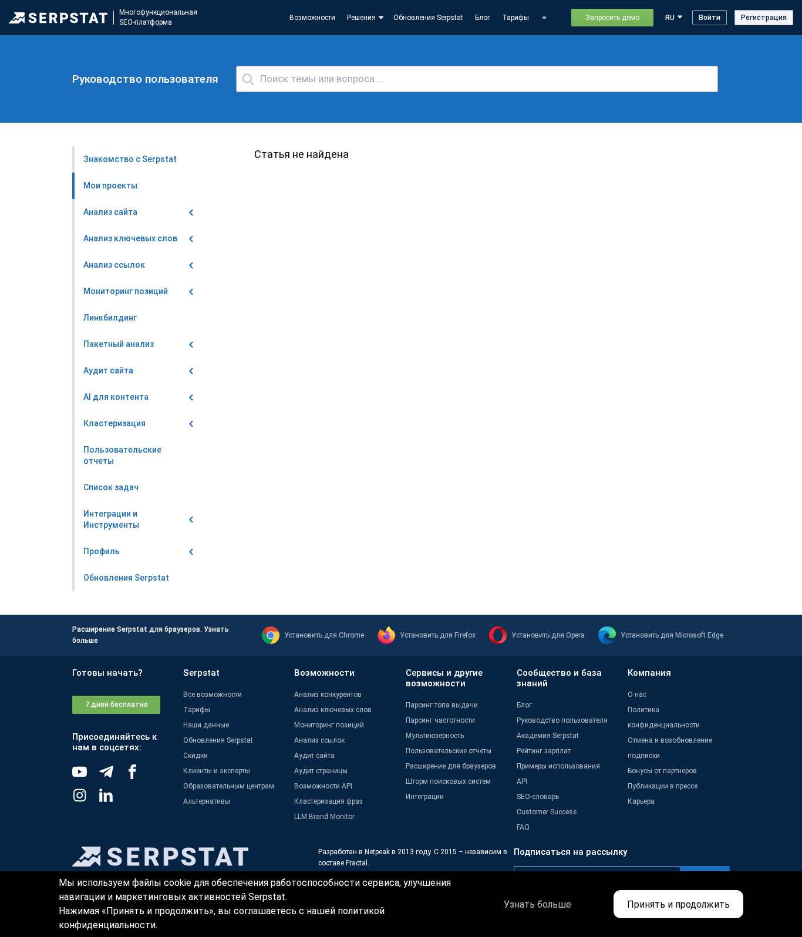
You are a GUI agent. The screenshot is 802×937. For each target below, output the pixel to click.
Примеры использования (558, 766)
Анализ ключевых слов (333, 710)
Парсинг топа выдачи (442, 705)
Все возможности (212, 694)
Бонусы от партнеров (662, 771)
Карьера (641, 801)
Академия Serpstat (548, 736)
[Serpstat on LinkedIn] (112, 799)
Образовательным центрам (228, 786)
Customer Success (547, 812)
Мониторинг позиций (329, 725)
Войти (709, 18)
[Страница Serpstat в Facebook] (138, 776)
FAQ (523, 827)
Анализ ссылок (319, 740)
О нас (637, 694)
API (522, 781)
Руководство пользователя (562, 720)
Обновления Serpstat (428, 18)
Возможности (312, 18)
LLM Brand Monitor (324, 817)
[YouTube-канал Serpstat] (85, 776)
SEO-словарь (538, 797)
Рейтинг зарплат (544, 751)
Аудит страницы (321, 771)
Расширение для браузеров (451, 766)
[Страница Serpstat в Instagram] (85, 799)
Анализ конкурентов (328, 694)
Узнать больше (537, 904)
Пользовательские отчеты (448, 751)
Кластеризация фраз (328, 801)
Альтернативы (206, 801)
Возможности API (323, 786)
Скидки (195, 755)
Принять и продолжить (678, 904)
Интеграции (425, 797)
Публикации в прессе (662, 786)
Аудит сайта (314, 755)
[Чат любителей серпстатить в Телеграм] (112, 776)
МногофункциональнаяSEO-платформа (158, 17)
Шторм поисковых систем (448, 781)
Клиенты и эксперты (216, 771)
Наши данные (206, 725)
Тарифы (515, 18)
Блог (482, 18)
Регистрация (764, 18)
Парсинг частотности (440, 720)
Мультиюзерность (435, 736)
